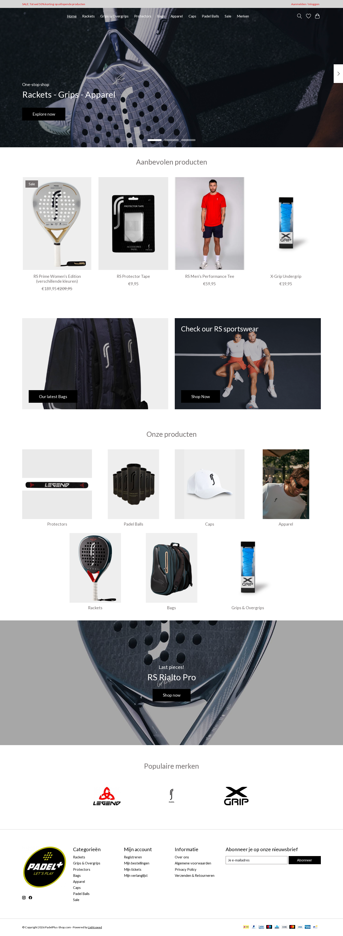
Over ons (182, 857)
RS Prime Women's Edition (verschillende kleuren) (57, 279)
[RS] (171, 797)
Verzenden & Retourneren (194, 876)
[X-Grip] (236, 797)
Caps (192, 16)
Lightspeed (95, 927)
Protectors (142, 16)
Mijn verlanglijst (136, 876)
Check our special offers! (55, 114)
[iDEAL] (246, 927)
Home (72, 16)
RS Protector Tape (133, 276)
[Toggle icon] (299, 16)
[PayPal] (254, 927)
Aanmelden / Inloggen (305, 4)
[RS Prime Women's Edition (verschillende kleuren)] (57, 223)
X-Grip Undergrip (285, 276)
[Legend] (107, 797)
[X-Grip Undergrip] (286, 223)
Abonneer (304, 860)
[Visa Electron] (261, 927)
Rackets (88, 16)
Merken (243, 16)
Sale (228, 16)
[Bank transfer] (285, 927)
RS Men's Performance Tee (209, 276)
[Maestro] (269, 927)
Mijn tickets (132, 869)
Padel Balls (210, 16)
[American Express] (308, 927)
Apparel (177, 16)
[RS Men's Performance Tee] (210, 223)
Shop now (171, 695)
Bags (161, 16)
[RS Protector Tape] (133, 223)
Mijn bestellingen (136, 863)
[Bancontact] (315, 927)
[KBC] (277, 927)
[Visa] (300, 927)
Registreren (133, 857)
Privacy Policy (185, 869)
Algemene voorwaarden (193, 863)
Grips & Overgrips (114, 16)
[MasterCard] (292, 927)
